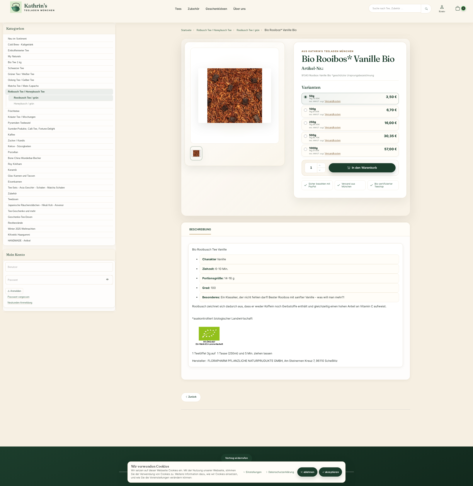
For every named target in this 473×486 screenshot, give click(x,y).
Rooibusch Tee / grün (26, 97)
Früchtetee (13, 111)
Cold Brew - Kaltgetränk (20, 44)
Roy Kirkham (15, 164)
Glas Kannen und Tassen (21, 175)
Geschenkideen (216, 9)
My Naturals (14, 56)
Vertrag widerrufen (236, 457)
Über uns (239, 9)
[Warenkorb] (457, 8)
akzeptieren (331, 471)
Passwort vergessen (18, 297)
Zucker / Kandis (16, 140)
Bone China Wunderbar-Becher (24, 158)
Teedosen (13, 199)
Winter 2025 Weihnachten (21, 228)
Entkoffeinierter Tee (18, 50)
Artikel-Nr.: (312, 68)
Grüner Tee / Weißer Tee (21, 74)
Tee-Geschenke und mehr (21, 211)
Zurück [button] (192, 396)
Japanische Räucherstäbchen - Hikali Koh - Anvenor (36, 205)
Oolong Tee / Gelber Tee (21, 80)
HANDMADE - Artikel (19, 240)
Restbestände (15, 222)
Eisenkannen (15, 181)
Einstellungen (253, 471)
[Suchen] (426, 8)
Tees (178, 9)
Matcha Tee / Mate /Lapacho (23, 86)
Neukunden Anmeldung (20, 302)
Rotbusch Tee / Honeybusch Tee (26, 91)
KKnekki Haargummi (19, 234)
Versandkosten (333, 101)
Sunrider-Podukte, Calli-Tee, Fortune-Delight (31, 128)
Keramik (12, 170)
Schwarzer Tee (16, 68)
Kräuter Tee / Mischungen (21, 117)
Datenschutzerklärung (281, 471)
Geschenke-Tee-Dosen (20, 217)
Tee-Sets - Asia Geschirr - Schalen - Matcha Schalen (36, 187)
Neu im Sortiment (17, 38)
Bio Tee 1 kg (14, 62)
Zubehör (193, 9)
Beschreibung (200, 229)
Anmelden (15, 291)
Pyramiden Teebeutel (19, 122)
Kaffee (11, 134)
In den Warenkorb (364, 167)
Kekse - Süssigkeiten (19, 146)
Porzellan (13, 152)
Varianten (311, 87)
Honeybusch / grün (24, 103)
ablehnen (308, 471)
